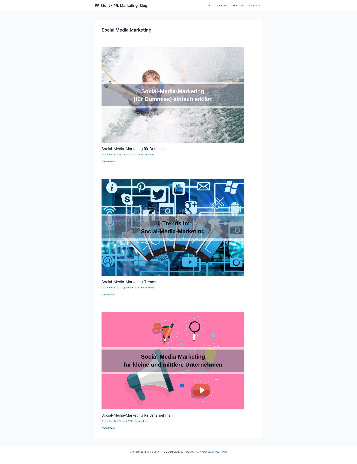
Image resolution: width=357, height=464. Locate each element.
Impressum (254, 5)
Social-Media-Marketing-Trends (129, 282)
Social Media (148, 287)
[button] (209, 5)
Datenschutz (222, 5)
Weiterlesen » (109, 161)
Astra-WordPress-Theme (214, 451)
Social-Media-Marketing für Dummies (134, 149)
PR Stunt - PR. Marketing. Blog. (121, 5)
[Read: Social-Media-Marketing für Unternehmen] (173, 360)
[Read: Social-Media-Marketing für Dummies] (173, 94)
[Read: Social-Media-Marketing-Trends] (173, 227)
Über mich (238, 5)
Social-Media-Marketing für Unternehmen (137, 415)
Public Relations (146, 154)
